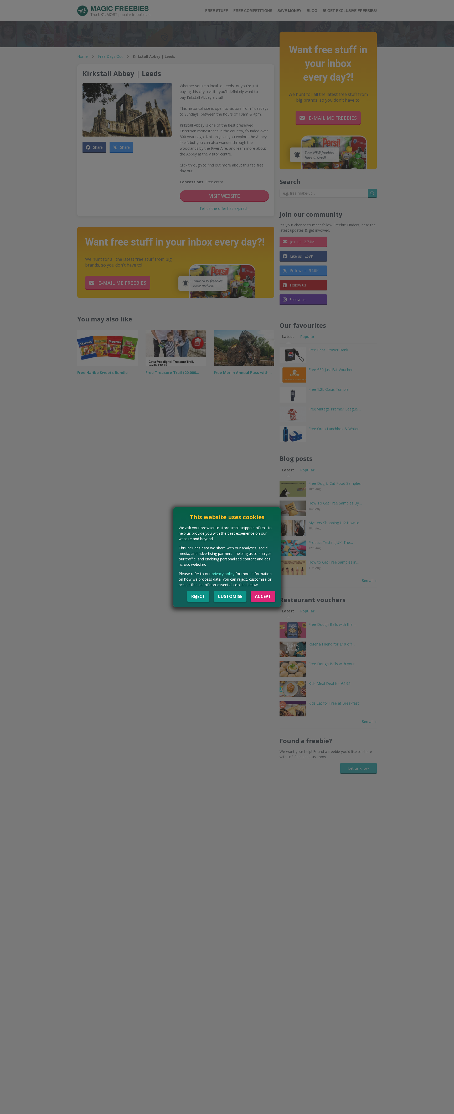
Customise (230, 596)
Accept (263, 596)
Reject (198, 596)
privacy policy (223, 573)
